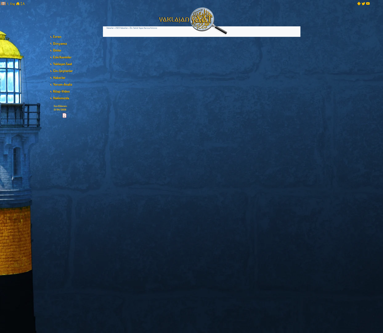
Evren (57, 36)
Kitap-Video (61, 91)
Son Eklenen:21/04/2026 (60, 108)
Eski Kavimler (62, 57)
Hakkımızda (61, 98)
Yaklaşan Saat (62, 64)
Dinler (57, 50)
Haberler (59, 77)
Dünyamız (60, 43)
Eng (12, 4)
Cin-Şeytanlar (63, 71)
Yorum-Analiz (62, 84)
